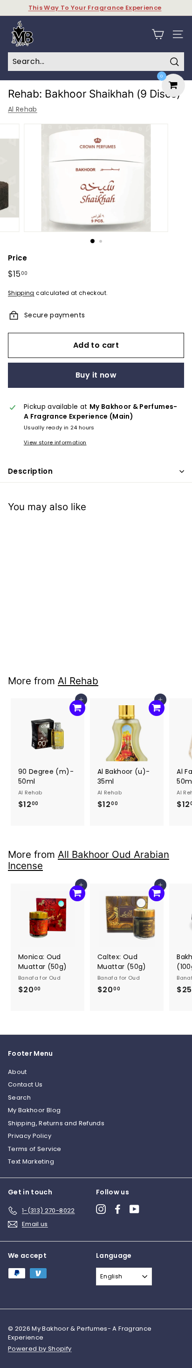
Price (17, 258)
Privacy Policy (29, 1135)
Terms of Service (35, 1148)
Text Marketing (31, 1161)
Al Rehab (22, 109)
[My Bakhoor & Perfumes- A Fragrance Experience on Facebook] (118, 1209)
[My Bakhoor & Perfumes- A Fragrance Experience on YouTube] (134, 1209)
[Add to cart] (77, 534)
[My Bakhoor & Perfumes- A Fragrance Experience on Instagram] (101, 1209)
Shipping (21, 293)
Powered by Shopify (39, 1348)
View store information (55, 442)
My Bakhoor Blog (34, 1110)
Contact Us (25, 1084)
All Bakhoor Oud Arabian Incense (88, 860)
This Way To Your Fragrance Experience (95, 7)
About (17, 1071)
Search (19, 1097)
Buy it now (96, 375)
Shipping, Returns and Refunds (56, 1123)
